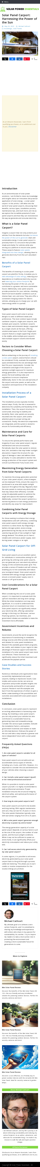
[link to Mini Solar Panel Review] (20, 973)
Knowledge (8, 28)
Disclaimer (12, 127)
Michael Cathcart (24, 26)
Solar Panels (17, 28)
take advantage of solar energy (14, 276)
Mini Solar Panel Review (11, 987)
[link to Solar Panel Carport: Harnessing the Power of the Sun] (20, 44)
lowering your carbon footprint (17, 281)
